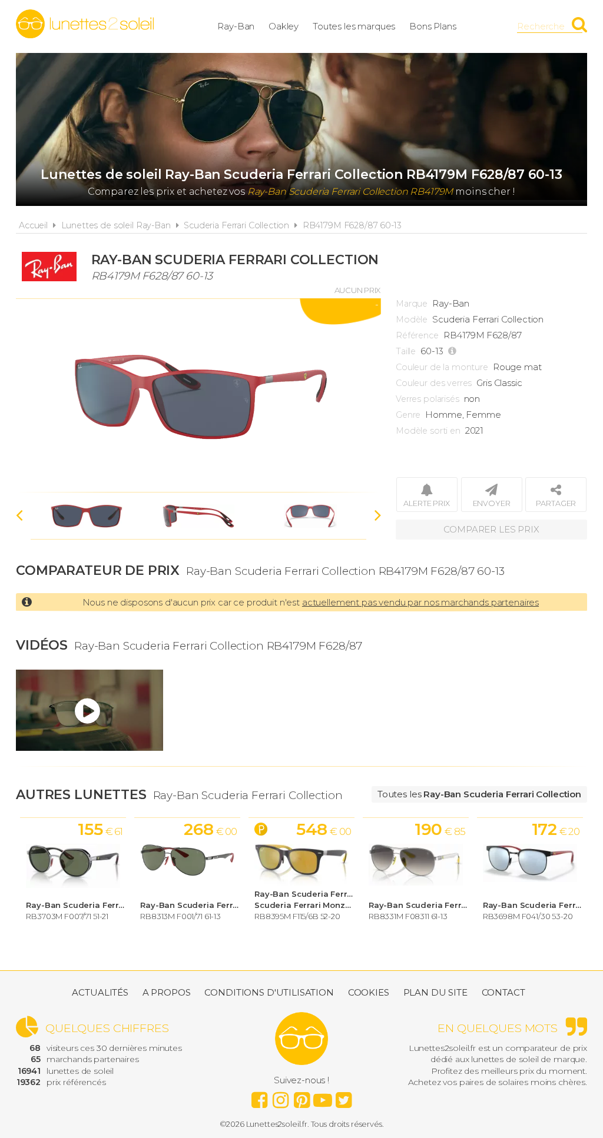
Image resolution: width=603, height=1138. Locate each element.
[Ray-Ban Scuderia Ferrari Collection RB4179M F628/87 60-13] (198, 395)
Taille (406, 351)
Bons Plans (432, 26)
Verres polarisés (427, 399)
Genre (408, 415)
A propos (167, 992)
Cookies (368, 992)
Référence (417, 335)
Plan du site (435, 992)
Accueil (33, 225)
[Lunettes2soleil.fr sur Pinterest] (301, 1096)
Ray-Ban (235, 26)
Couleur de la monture (442, 367)
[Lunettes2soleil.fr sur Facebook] (259, 1096)
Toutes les (479, 794)
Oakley (284, 26)
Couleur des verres (434, 383)
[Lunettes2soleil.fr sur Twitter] (343, 1096)
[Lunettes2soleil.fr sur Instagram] (280, 1096)
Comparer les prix (491, 529)
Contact (503, 992)
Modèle (412, 319)
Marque (412, 303)
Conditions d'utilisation (268, 992)
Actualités (100, 992)
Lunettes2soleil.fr (85, 24)
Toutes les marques (354, 26)
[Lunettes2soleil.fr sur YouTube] (322, 1096)
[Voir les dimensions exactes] (453, 351)
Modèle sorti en (428, 430)
